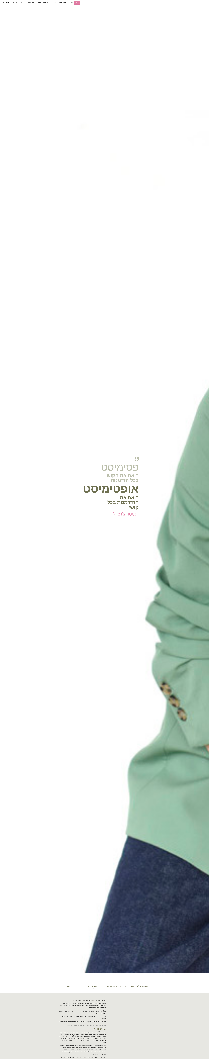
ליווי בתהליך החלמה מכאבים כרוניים (116, 986)
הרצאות (53, 2)
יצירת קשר (5, 2)
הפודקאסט (31, 2)
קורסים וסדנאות (43, 2)
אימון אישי (62, 2)
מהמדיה (14, 2)
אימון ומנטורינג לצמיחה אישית (139, 986)
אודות (71, 2)
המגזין (22, 2)
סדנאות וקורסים (92, 986)
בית (77, 2)
